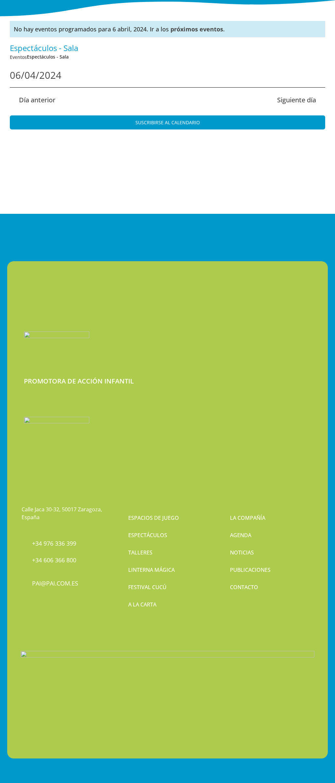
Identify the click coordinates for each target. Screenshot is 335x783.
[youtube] (46, 617)
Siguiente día (296, 99)
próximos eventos (196, 29)
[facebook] (24, 617)
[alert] (167, 29)
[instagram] (35, 617)
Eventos (18, 57)
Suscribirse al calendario (167, 122)
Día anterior (37, 99)
